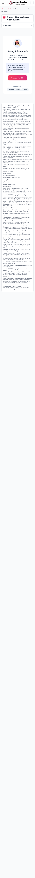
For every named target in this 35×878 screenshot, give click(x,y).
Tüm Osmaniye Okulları (14, 89)
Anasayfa (25, 89)
